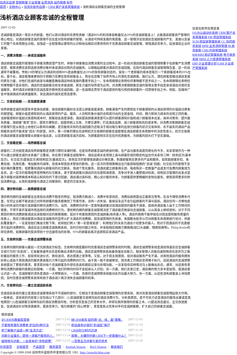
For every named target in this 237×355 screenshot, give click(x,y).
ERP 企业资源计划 (204, 63)
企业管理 (34, 2)
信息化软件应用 (34, 7)
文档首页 (22, 347)
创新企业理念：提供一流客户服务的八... (28, 335)
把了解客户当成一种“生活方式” (22, 330)
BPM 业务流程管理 (214, 46)
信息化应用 (7, 2)
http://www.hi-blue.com (95, 352)
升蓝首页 (6, 347)
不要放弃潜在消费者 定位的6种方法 (25, 325)
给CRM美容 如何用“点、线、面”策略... (97, 319)
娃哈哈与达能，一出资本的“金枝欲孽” (26, 341)
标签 (70, 2)
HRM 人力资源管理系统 (215, 59)
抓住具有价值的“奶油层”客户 (90, 325)
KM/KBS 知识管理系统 (207, 54)
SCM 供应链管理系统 (206, 41)
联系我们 (117, 347)
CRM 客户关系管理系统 (64, 7)
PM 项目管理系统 (219, 37)
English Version (76, 347)
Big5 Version (98, 347)
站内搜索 (60, 2)
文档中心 (15, 7)
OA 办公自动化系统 (205, 32)
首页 (3, 7)
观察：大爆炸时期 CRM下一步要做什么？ (99, 335)
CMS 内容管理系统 (214, 50)
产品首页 (39, 347)
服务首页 (55, 347)
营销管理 (22, 2)
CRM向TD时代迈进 (84, 330)
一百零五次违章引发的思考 (89, 341)
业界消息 (47, 2)
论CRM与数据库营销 (15, 319)
